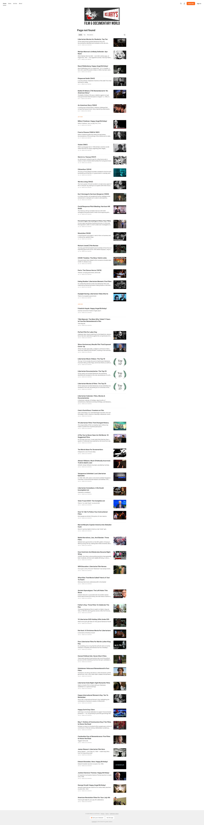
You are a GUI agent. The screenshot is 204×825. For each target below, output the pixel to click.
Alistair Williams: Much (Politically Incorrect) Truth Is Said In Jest (94, 462)
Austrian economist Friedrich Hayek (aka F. (89, 310)
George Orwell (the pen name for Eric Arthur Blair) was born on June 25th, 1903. (94, 788)
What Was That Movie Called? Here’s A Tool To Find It (94, 579)
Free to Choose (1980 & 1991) (89, 132)
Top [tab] (84, 34)
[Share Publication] (184, 3)
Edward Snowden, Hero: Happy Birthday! (93, 762)
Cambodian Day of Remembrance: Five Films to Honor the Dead (94, 737)
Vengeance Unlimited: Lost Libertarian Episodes (92, 475)
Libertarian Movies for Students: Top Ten (93, 39)
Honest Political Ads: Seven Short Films (92, 656)
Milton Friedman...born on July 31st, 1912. (89, 123)
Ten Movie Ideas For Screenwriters (90, 449)
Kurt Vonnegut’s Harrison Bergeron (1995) (93, 194)
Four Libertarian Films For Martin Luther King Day (94, 643)
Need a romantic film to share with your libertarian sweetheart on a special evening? (92, 685)
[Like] (79, 47)
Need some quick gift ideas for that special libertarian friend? (94, 621)
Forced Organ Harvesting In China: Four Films (94, 221)
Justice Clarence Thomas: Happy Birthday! (93, 773)
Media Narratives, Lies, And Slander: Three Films (93, 539)
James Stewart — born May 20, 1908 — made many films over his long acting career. (93, 752)
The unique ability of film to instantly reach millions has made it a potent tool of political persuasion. (93, 425)
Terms (107, 813)
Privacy (102, 813)
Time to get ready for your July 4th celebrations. (91, 800)
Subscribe (191, 3)
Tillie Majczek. (81, 323)
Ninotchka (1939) (84, 233)
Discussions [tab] (90, 34)
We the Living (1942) (85, 182)
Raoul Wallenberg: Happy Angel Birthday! (93, 66)
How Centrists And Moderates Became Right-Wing (94, 553)
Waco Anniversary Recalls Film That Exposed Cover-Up (94, 345)
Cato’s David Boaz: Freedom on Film (91, 410)
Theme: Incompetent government (87, 296)
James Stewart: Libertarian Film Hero (91, 749)
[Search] (180, 3)
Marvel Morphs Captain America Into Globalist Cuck (94, 526)
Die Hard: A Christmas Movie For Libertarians (94, 630)
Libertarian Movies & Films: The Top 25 (92, 384)
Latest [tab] (80, 34)
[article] (102, 43)
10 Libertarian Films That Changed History (93, 423)
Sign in (199, 3)
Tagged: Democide (83, 740)
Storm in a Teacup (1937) (87, 157)
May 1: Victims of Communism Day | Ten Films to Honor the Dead (94, 723)
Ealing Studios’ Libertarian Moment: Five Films (94, 281)
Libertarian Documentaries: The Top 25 (92, 371)
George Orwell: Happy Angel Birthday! (92, 785)
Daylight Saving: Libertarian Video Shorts (93, 294)
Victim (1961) (83, 145)
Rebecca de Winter (86, 45)
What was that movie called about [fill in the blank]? (92, 582)
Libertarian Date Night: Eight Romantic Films (94, 683)
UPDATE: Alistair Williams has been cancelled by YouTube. (93, 465)
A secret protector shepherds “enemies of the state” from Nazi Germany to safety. (94, 81)
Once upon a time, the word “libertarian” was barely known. (94, 568)
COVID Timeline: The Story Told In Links (92, 258)
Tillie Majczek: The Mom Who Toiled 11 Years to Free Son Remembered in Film (94, 320)
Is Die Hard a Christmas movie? (86, 633)
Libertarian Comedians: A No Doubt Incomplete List (91, 489)
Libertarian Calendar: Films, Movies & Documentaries (91, 397)
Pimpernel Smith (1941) (86, 78)
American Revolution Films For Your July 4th (94, 797)
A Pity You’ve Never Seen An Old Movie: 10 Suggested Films (93, 436)
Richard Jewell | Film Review (88, 246)
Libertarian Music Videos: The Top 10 (91, 359)
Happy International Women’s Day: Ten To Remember (93, 696)
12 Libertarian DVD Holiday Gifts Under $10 (93, 619)
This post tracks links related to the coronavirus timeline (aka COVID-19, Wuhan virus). (94, 261)
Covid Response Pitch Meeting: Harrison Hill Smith (94, 207)
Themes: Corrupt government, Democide (89, 272)
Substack (94, 821)
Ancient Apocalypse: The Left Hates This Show (93, 591)
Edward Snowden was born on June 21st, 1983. (91, 764)
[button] (4, 3)
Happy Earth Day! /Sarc (86, 710)
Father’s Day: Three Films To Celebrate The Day (93, 606)
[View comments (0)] (89, 47)
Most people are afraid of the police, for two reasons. (92, 516)
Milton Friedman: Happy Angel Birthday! (92, 121)
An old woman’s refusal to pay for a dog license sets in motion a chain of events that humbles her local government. (94, 160)
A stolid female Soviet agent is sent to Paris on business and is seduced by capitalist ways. (94, 236)
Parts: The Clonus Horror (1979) (90, 270)
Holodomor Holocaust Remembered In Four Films (93, 669)
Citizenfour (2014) (84, 169)
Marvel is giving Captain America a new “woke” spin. (92, 529)
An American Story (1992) (87, 105)
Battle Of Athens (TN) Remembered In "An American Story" (93, 92)
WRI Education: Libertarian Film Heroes (92, 566)
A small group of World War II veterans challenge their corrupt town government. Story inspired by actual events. (94, 108)
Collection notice (114, 813)
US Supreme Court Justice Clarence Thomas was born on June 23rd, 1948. (94, 775)
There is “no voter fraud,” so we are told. (89, 503)
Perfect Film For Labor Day (87, 332)
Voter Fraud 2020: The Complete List (91, 501)
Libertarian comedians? (84, 492)
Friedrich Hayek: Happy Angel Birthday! (92, 308)
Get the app (110, 817)
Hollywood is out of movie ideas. (87, 452)
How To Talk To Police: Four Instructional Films (92, 513)
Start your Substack (97, 817)
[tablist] (86, 34)
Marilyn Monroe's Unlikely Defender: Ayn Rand (93, 53)
